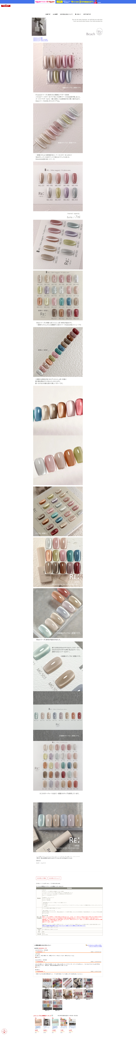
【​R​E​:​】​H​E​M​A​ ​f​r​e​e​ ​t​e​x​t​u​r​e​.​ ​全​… (63, 1027)
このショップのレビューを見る (95, 946)
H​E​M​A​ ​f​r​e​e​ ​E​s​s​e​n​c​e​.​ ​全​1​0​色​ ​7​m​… (72, 1027)
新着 (41, 37)
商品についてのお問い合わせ (43, 883)
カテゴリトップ (36, 37)
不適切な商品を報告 (56, 883)
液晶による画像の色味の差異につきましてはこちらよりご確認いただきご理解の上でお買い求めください (64, 925)
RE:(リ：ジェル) (44, 39)
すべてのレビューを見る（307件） (95, 945)
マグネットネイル (44, 40)
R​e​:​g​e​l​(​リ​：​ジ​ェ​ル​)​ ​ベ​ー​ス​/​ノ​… (46, 1027)
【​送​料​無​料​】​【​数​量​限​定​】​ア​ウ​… (38, 1027)
